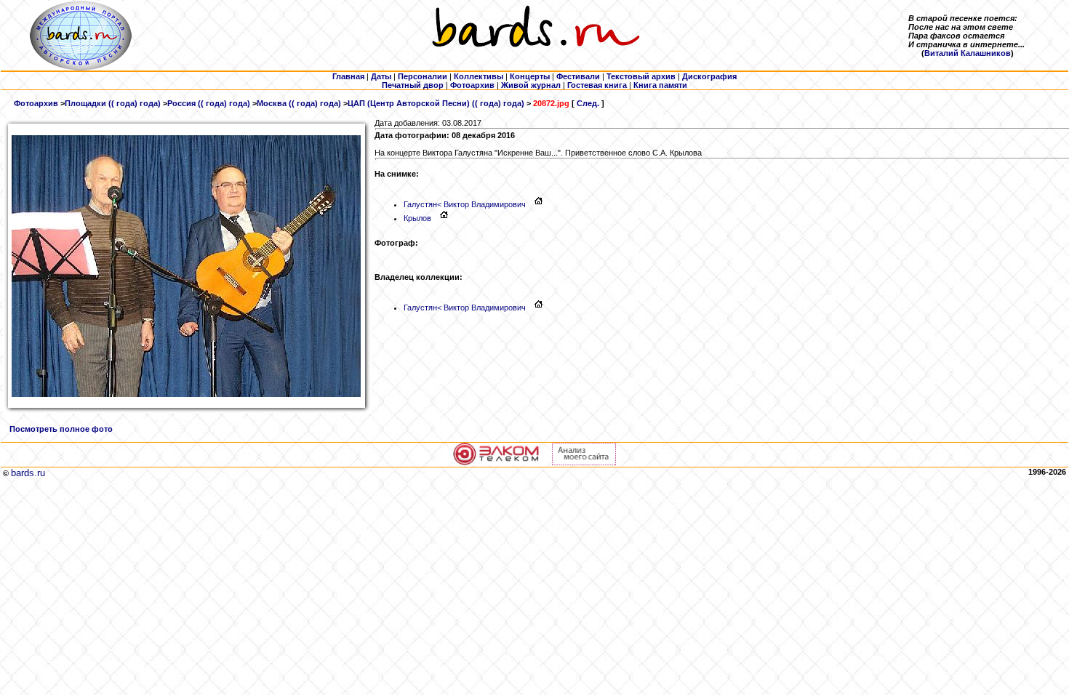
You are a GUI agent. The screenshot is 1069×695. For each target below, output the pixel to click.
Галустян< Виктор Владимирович (465, 204)
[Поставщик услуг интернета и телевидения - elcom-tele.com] (496, 462)
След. (588, 103)
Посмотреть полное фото (61, 429)
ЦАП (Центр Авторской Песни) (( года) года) (436, 103)
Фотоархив (36, 103)
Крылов (417, 218)
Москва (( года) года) (299, 103)
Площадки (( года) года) (113, 103)
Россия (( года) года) (208, 103)
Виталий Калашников (967, 53)
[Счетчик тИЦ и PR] (584, 462)
